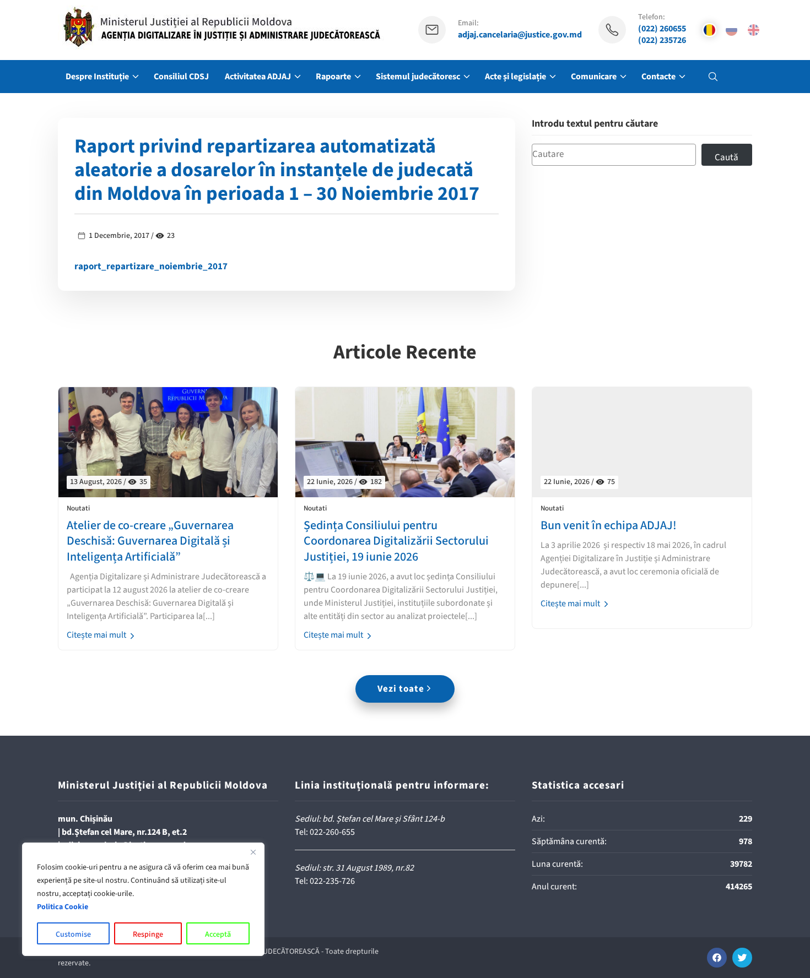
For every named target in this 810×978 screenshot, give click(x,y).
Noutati (78, 508)
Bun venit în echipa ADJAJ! (609, 526)
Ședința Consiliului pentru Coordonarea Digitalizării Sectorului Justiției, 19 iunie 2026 (396, 541)
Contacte (658, 76)
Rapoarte (333, 76)
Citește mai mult (97, 635)
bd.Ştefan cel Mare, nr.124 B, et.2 (124, 832)
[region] (143, 899)
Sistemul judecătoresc (418, 76)
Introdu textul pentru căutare (595, 124)
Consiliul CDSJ (181, 76)
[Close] (253, 852)
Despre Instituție (97, 76)
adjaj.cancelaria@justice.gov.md (520, 35)
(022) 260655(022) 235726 (662, 34)
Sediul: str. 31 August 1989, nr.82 (354, 868)
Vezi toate (400, 689)
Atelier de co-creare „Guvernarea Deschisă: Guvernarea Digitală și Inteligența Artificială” (150, 541)
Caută (726, 157)
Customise (73, 934)
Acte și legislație (515, 76)
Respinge (148, 934)
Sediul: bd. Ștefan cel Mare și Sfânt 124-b (370, 819)
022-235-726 (332, 881)
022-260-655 (332, 832)
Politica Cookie (62, 906)
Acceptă (218, 934)
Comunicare (594, 76)
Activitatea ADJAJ (258, 76)
